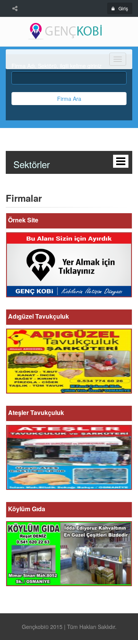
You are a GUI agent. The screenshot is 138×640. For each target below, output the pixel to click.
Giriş (123, 8)
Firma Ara (69, 98)
